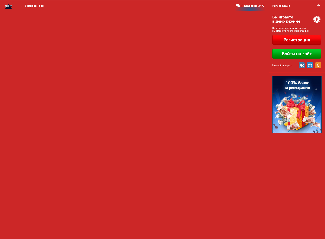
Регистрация (296, 40)
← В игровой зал (32, 5)
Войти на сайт (297, 53)
